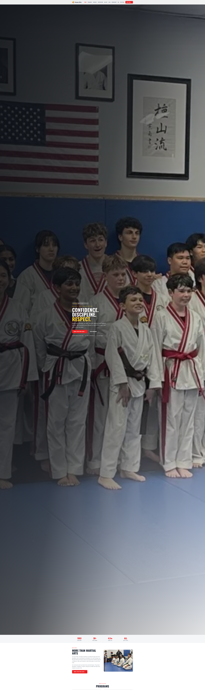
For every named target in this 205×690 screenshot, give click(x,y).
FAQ (118, 2)
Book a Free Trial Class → (80, 331)
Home (85, 2)
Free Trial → (129, 2)
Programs (90, 2)
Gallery (105, 2)
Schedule (95, 2)
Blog (110, 2)
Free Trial (122, 2)
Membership (114, 2)
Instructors (100, 2)
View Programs (93, 331)
